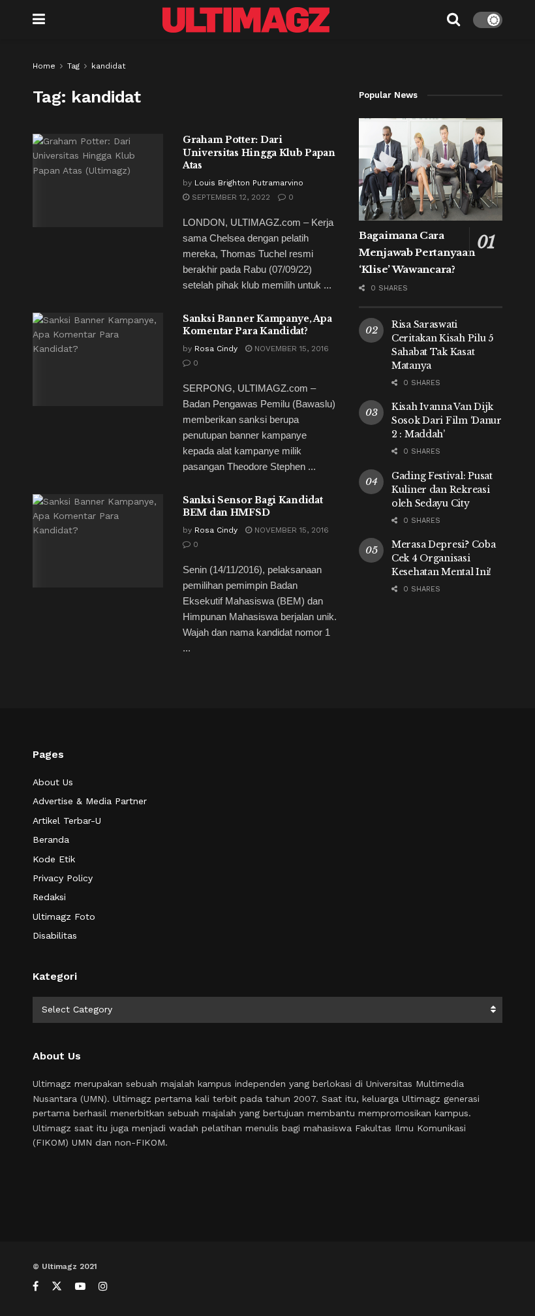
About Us (53, 782)
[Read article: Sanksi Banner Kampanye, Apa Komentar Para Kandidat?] (98, 359)
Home (44, 65)
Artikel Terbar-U (67, 820)
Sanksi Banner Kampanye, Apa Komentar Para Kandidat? (257, 325)
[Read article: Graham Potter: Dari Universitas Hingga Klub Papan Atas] (98, 180)
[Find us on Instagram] (103, 1286)
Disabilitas (55, 935)
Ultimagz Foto (64, 916)
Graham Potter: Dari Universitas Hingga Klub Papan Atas (259, 152)
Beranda (51, 839)
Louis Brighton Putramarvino (248, 182)
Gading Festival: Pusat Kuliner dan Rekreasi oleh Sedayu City (442, 489)
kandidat (108, 65)
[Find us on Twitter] (57, 1286)
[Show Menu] (39, 19)
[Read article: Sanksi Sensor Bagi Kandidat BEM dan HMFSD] (98, 541)
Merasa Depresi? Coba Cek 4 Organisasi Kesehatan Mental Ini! (443, 558)
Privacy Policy (63, 878)
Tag (73, 65)
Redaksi (49, 897)
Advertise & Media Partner (90, 801)
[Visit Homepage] (245, 20)
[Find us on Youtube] (80, 1286)
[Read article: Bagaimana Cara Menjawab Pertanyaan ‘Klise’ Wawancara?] (430, 169)
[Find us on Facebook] (35, 1286)
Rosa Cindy (215, 348)
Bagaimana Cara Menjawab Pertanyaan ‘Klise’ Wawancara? (416, 252)
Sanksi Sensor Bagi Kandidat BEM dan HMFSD (252, 506)
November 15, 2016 (290, 348)
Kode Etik (54, 859)
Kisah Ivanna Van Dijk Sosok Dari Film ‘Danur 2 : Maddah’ (446, 420)
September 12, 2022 (229, 197)
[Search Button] (453, 19)
